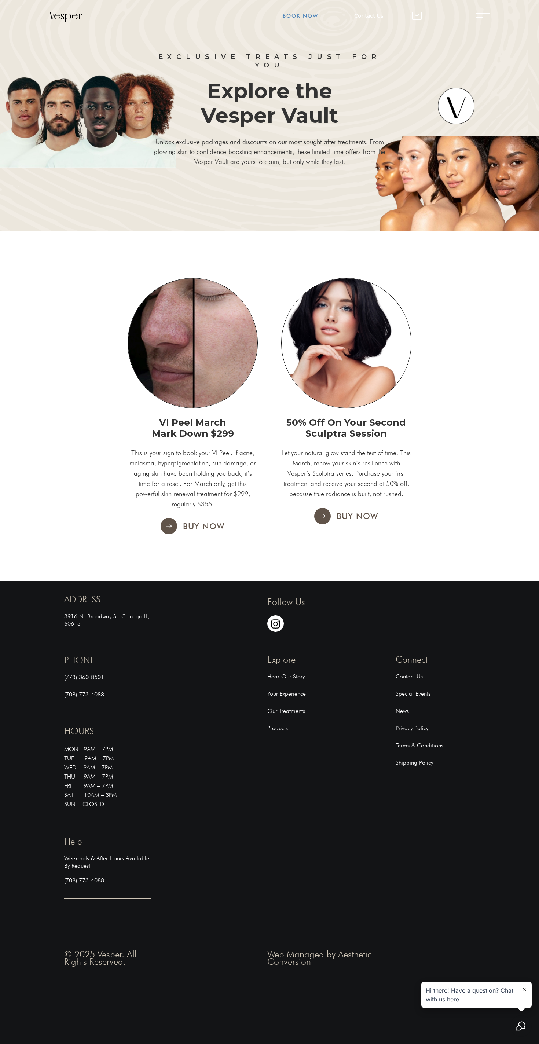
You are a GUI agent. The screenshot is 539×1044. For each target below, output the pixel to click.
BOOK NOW (300, 16)
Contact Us (369, 15)
